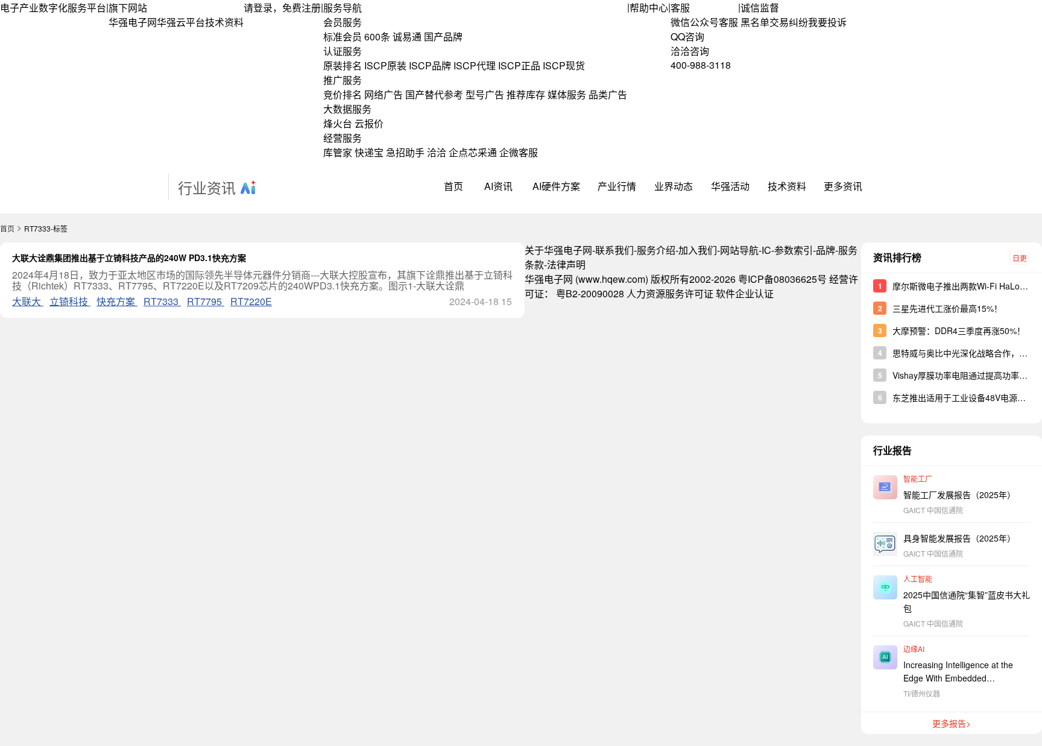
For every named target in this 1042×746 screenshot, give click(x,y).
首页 (453, 186)
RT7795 (205, 301)
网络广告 (383, 94)
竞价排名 (342, 94)
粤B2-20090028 (590, 293)
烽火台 (337, 123)
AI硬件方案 (556, 186)
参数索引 (793, 250)
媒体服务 (567, 94)
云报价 (369, 123)
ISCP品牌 (430, 65)
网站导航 (739, 250)
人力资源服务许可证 (670, 293)
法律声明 (566, 264)
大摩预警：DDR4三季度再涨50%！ (958, 330)
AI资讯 (498, 186)
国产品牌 (443, 36)
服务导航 (342, 7)
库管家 (337, 152)
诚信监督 (759, 7)
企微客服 (518, 152)
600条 (377, 36)
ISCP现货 (564, 65)
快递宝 (369, 152)
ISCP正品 (519, 65)
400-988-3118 (701, 65)
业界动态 (673, 186)
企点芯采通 (473, 152)
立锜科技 (69, 301)
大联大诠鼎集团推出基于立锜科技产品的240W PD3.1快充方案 (129, 257)
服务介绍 (656, 250)
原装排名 (342, 65)
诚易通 (407, 36)
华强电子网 (133, 22)
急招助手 (405, 152)
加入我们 (697, 250)
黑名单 (754, 22)
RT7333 (162, 301)
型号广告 (485, 94)
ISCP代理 (474, 65)
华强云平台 (181, 22)
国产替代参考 (434, 94)
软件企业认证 (745, 293)
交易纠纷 (788, 22)
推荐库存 (526, 94)
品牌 (825, 250)
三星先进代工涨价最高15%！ (947, 308)
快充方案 (116, 301)
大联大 (27, 301)
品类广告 (608, 94)
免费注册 (301, 7)
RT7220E (251, 301)
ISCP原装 (385, 65)
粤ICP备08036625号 (782, 279)
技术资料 (224, 22)
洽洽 (436, 152)
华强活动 (730, 186)
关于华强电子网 (558, 250)
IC (766, 250)
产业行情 (617, 186)
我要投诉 (827, 22)
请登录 (258, 7)
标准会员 (342, 36)
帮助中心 (649, 7)
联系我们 (614, 250)
